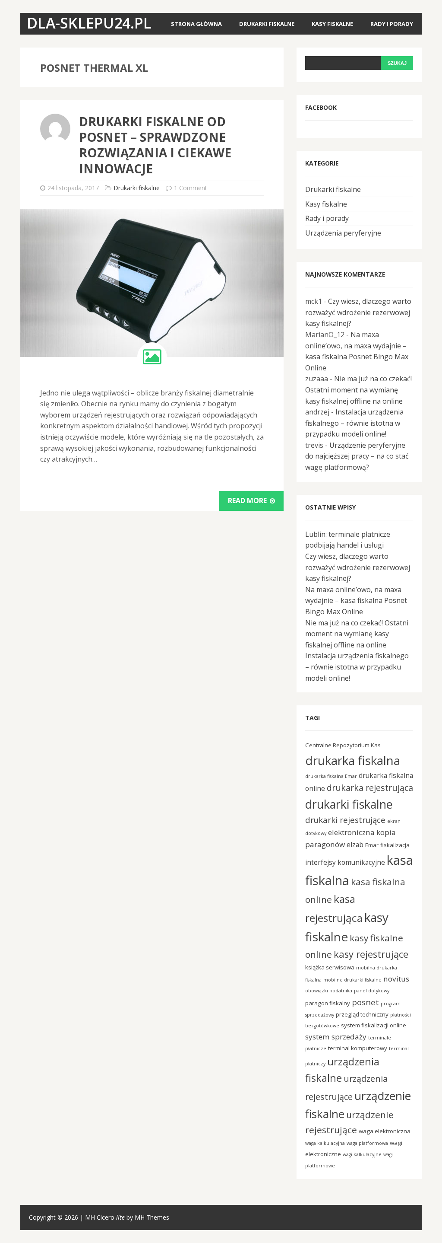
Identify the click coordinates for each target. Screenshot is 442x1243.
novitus (396, 979)
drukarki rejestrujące (345, 819)
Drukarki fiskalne (266, 24)
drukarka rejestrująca (370, 788)
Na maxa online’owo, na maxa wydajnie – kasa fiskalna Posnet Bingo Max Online (356, 600)
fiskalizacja (395, 845)
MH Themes (152, 1217)
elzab (355, 844)
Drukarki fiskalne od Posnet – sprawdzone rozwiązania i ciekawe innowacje (155, 145)
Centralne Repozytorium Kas (343, 745)
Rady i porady (391, 24)
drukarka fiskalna (352, 760)
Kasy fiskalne (332, 24)
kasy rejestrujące (371, 954)
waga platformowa (367, 1143)
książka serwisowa (329, 967)
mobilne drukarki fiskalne (352, 980)
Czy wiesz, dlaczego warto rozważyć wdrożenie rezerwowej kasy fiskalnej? (358, 312)
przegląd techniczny (362, 1014)
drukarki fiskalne (349, 804)
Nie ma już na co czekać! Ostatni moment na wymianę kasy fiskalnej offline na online (358, 389)
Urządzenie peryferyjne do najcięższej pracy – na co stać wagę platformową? (357, 456)
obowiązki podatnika (328, 991)
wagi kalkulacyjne (362, 1154)
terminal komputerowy (357, 1048)
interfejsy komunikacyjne (345, 862)
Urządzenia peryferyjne (343, 233)
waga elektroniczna (384, 1131)
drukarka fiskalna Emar (331, 776)
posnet (365, 1002)
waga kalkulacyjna (325, 1143)
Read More (248, 500)
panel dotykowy (371, 991)
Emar (372, 845)
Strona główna (196, 24)
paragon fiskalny (327, 1003)
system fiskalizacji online (373, 1025)
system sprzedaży (335, 1037)
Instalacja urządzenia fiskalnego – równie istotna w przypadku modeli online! (354, 423)
